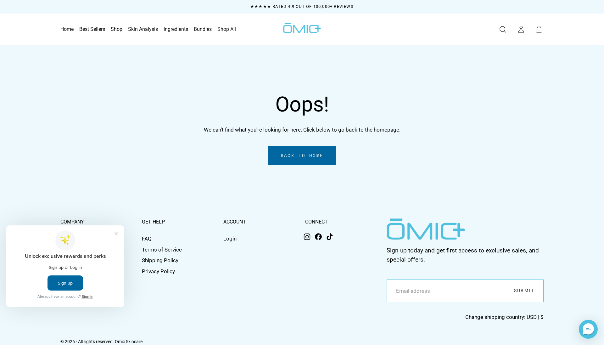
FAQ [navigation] (147, 238)
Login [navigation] (230, 238)
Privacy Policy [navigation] (158, 271)
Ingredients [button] (176, 29)
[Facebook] (318, 236)
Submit (524, 290)
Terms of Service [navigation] (162, 249)
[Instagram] (307, 236)
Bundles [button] (203, 29)
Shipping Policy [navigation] (160, 260)
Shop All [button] (226, 29)
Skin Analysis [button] (143, 29)
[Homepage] (302, 29)
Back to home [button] (302, 155)
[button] (502, 29)
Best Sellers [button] (92, 29)
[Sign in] (521, 29)
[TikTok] (329, 236)
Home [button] (67, 29)
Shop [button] (116, 29)
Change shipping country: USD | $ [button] (504, 317)
